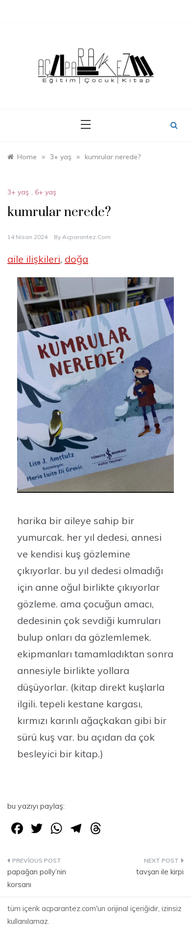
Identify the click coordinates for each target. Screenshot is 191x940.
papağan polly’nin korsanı (36, 878)
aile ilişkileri (33, 259)
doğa (76, 259)
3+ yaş (18, 192)
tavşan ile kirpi (160, 871)
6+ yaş (45, 192)
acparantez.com (86, 237)
